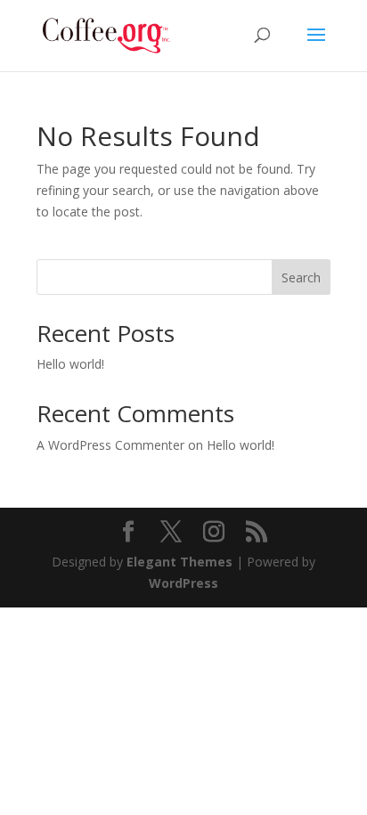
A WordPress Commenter (110, 444)
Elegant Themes (179, 561)
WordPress (183, 583)
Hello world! (70, 363)
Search (301, 277)
